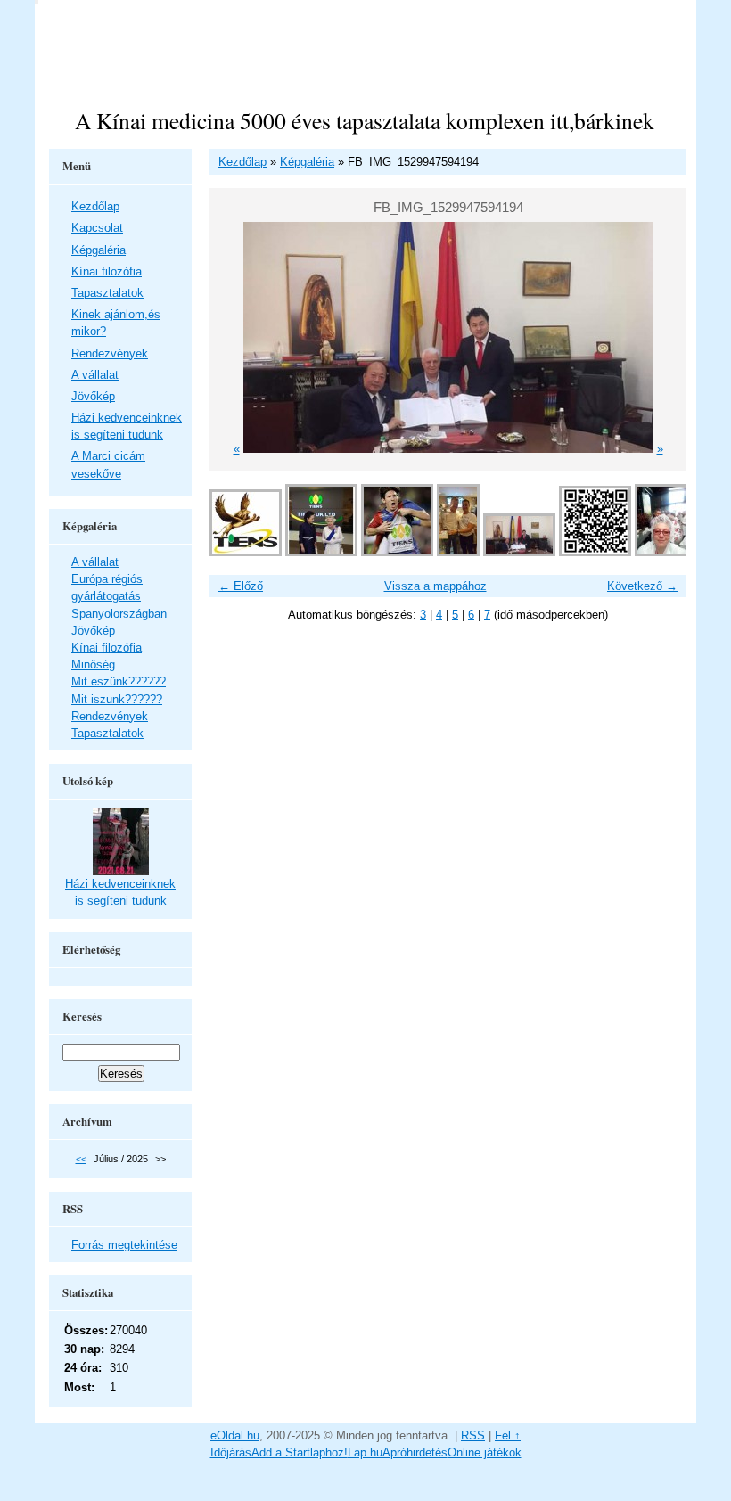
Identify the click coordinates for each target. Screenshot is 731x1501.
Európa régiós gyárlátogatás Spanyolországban (119, 595)
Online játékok (485, 1452)
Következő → (642, 586)
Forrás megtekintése (124, 1244)
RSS (473, 1435)
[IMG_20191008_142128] (662, 552)
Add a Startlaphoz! (299, 1452)
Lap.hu (365, 1452)
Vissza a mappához (435, 586)
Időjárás (230, 1452)
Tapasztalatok (107, 292)
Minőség (93, 664)
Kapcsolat (97, 227)
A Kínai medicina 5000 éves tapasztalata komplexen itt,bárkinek (364, 120)
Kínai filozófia (106, 271)
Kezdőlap (242, 161)
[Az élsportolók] (458, 552)
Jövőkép (93, 396)
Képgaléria (307, 161)
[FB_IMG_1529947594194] (519, 552)
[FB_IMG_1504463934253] (397, 552)
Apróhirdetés (415, 1452)
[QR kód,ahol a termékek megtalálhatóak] (595, 552)
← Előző (240, 586)
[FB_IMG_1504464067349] (321, 552)
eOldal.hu (234, 1435)
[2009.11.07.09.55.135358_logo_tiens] (245, 552)
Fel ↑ (508, 1435)
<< (81, 1158)
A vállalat (95, 374)
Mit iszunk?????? (116, 699)
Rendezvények (109, 353)
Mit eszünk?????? (118, 681)
